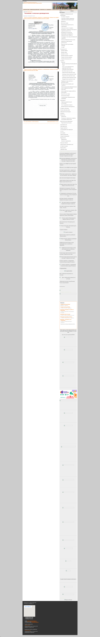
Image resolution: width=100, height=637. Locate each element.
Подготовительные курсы (66, 122)
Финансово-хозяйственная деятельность (66, 42)
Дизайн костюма (64, 53)
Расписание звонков (65, 95)
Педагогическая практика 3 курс (68, 72)
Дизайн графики (64, 50)
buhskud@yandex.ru (35, 622)
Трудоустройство (63, 128)
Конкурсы (62, 113)
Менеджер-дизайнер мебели (66, 316)
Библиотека (62, 115)
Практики (63, 62)
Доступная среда (64, 23)
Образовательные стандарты (67, 28)
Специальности (63, 49)
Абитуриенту (63, 100)
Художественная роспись (66, 58)
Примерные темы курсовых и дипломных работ (67, 81)
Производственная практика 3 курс (69, 74)
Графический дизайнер (65, 304)
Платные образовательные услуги (68, 39)
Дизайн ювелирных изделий (66, 55)
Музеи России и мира (65, 94)
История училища (64, 146)
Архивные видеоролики (66, 141)
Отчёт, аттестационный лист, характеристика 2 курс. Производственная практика (68, 68)
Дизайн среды (64, 52)
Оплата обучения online (65, 110)
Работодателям (63, 126)
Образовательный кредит (65, 111)
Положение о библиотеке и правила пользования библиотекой (68, 118)
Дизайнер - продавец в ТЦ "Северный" (65, 320)
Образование (64, 26)
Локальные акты (30, 11)
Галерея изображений (64, 136)
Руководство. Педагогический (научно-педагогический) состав (69, 30)
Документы (63, 21)
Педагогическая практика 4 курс (68, 75)
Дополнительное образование (66, 121)
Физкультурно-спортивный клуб (66, 144)
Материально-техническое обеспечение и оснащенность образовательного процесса (67, 34)
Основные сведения (65, 16)
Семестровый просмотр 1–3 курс (52, 121)
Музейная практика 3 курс (67, 70)
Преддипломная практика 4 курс (68, 79)
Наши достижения (64, 142)
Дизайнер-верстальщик (65, 314)
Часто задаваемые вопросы (66, 104)
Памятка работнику (64, 134)
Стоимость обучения (64, 108)
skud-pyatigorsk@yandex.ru (32, 621)
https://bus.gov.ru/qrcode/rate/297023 (68, 334)
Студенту (62, 60)
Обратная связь (63, 149)
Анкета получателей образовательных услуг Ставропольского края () (69, 88)
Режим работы (63, 147)
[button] (25, 1)
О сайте (62, 47)
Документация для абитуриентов (67, 106)
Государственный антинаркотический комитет (68, 579)
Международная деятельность (67, 24)
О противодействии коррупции (66, 129)
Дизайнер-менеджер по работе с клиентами (67, 310)
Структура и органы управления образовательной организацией (67, 19)
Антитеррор (62, 132)
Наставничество (63, 124)
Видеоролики (63, 137)
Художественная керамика (66, 57)
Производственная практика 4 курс (69, 77)
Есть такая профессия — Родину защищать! (31, 121)
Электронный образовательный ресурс (30, 2)
